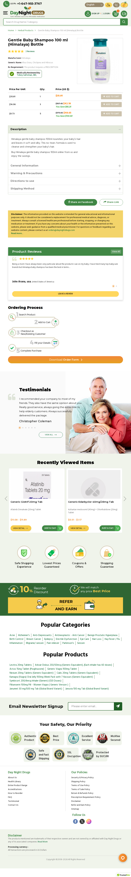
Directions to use (22, 180)
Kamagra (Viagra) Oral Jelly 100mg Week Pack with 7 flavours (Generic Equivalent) (51, 677)
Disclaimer (76, 801)
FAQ (10, 797)
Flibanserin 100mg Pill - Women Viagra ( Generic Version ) (39, 685)
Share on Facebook (81, 202)
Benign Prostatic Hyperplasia (102, 635)
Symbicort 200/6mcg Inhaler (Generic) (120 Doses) (35, 681)
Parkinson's (68, 643)
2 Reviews (30, 51)
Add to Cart (112, 96)
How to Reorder (15, 793)
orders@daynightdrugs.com (61, 230)
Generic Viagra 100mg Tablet (62, 669)
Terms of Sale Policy (80, 789)
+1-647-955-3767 (29, 3)
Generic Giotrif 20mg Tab (26, 501)
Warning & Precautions (26, 173)
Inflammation (16, 643)
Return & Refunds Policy (82, 793)
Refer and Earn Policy (80, 805)
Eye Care (84, 639)
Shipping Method (22, 188)
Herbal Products (25, 30)
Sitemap (75, 809)
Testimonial (13, 801)
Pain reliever (53, 643)
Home (11, 30)
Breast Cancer (34, 639)
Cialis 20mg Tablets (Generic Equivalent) (77, 673)
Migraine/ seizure (35, 643)
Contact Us (13, 805)
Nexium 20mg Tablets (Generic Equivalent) (32, 673)
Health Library (14, 781)
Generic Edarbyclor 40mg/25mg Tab (91, 501)
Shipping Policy (78, 781)
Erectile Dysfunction (66, 639)
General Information (24, 165)
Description (19, 129)
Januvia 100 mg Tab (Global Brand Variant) (87, 689)
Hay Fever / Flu (112, 639)
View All (116, 251)
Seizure (81, 643)
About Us (12, 777)
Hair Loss (96, 639)
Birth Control (16, 639)
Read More (43, 841)
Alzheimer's (24, 635)
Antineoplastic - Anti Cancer (70, 635)
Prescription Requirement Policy (85, 797)
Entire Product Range (17, 785)
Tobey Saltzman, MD (26, 75)
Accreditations (15, 789)
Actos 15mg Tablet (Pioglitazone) (27, 669)
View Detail (19, 528)
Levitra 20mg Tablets (21, 665)
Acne (12, 635)
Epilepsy (48, 639)
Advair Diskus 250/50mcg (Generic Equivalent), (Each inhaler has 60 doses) (73, 665)
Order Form (64, 359)
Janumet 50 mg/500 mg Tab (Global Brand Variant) (36, 689)
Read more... (17, 233)
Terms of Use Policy (80, 785)
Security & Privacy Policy (82, 777)
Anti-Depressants (42, 635)
